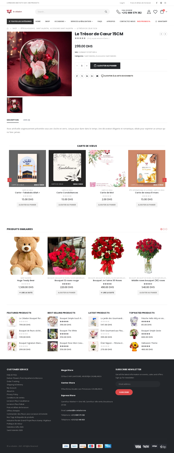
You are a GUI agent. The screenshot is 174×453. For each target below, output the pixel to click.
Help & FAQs (12, 375)
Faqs (100, 21)
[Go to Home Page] (8, 28)
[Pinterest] (161, 3)
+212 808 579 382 (78, 415)
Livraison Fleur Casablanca (18, 401)
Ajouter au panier (106, 65)
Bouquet (51, 278)
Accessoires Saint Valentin (106, 56)
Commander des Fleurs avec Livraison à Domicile (27, 414)
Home (38, 21)
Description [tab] (13, 120)
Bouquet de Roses (62, 278)
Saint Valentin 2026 (15, 430)
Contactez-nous (127, 21)
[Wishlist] (155, 12)
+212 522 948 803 (78, 419)
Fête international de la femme (141, 190)
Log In (122, 3)
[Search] (106, 11)
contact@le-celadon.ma (76, 410)
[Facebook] (157, 3)
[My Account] (149, 12)
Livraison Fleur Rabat (15, 404)
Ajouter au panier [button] (27, 205)
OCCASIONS (59, 21)
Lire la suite (26, 292)
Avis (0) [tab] (26, 120)
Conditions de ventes (15, 397)
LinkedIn (87, 76)
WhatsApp (162, 21)
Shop (47, 21)
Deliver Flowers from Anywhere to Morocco (25, 378)
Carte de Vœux (27, 190)
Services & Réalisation (81, 21)
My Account (11, 388)
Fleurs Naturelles (77, 278)
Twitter (82, 76)
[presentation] (9, 180)
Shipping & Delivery (15, 384)
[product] (27, 168)
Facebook (77, 76)
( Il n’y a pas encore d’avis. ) (98, 38)
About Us (10, 391)
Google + (92, 76)
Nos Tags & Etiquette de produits (20, 417)
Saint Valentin (90, 56)
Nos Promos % (143, 21)
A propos (111, 21)
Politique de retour (14, 423)
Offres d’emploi (13, 410)
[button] (161, 229)
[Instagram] (165, 3)
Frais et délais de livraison (140, 3)
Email (97, 76)
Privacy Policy (12, 394)
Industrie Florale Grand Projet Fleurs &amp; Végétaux (29, 420)
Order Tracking (13, 381)
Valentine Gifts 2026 (15, 427)
